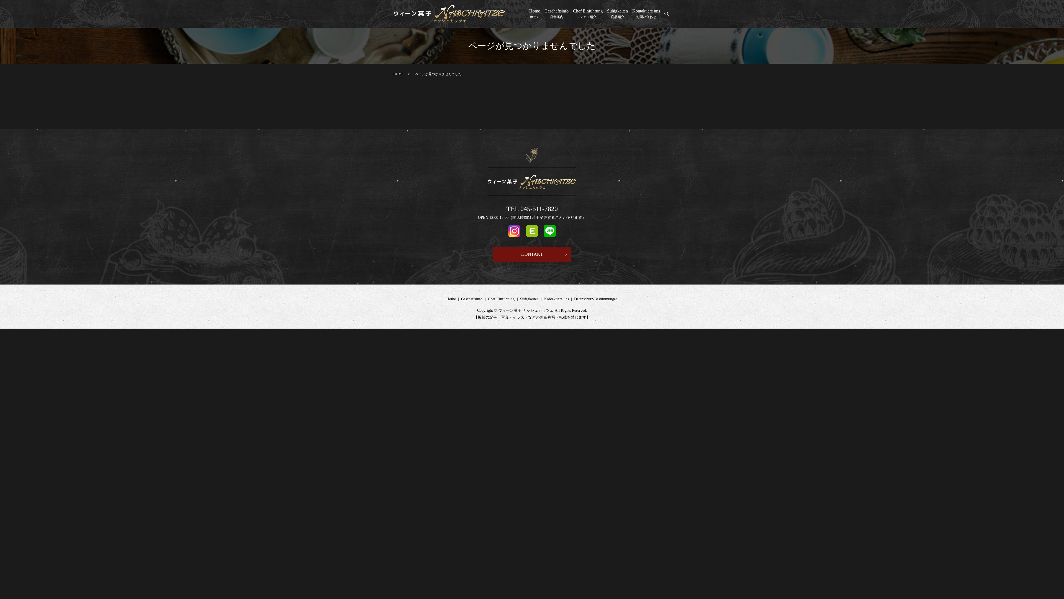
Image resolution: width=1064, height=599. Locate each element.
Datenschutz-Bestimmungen (596, 299)
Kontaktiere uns (646, 14)
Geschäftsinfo (556, 14)
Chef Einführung (588, 14)
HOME (398, 74)
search (669, 14)
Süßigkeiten (617, 14)
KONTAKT (532, 254)
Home (534, 14)
